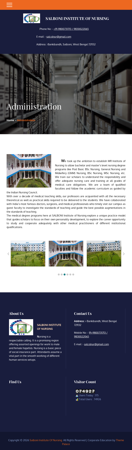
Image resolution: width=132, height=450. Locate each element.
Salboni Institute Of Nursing (77, 18)
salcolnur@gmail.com (58, 36)
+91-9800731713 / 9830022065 (71, 29)
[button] (59, 274)
